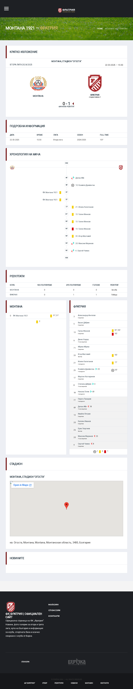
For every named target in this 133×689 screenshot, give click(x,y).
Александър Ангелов (86, 315)
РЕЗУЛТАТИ (59, 683)
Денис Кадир (83, 339)
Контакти (54, 616)
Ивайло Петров (84, 414)
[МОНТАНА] (38, 83)
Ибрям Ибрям (83, 347)
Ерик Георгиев (84, 429)
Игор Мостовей (84, 354)
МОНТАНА (14, 290)
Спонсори (54, 610)
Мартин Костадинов (86, 377)
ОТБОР (44, 683)
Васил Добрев (83, 323)
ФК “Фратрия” (29, 683)
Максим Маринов (85, 436)
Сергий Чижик (84, 444)
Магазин (53, 604)
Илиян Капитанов (85, 361)
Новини (74, 683)
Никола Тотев (83, 392)
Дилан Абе (82, 407)
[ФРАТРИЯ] (95, 83)
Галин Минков (84, 331)
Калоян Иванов (84, 421)
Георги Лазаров (84, 399)
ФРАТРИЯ (13, 295)
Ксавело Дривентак (86, 369)
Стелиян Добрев (84, 384)
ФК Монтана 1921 (20, 316)
